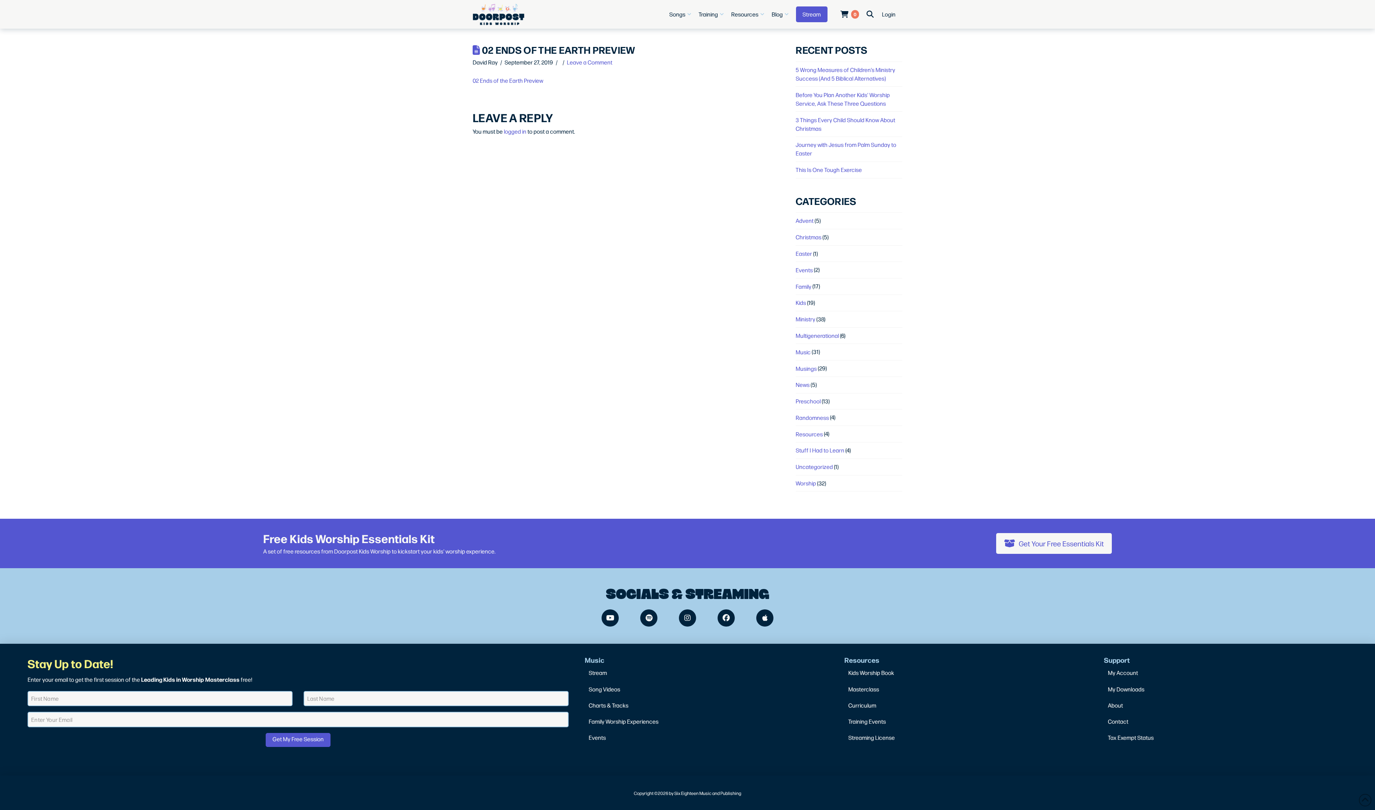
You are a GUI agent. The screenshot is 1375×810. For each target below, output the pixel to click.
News (803, 384)
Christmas (808, 237)
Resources (809, 434)
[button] (681, 14)
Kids (801, 302)
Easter (804, 253)
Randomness (812, 417)
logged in (515, 131)
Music (803, 352)
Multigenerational (817, 335)
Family (803, 286)
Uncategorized (814, 466)
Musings (806, 368)
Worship (806, 483)
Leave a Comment (589, 62)
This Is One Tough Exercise (829, 169)
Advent (805, 220)
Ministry (805, 319)
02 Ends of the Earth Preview (508, 80)
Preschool (808, 401)
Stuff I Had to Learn (820, 450)
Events (804, 270)
